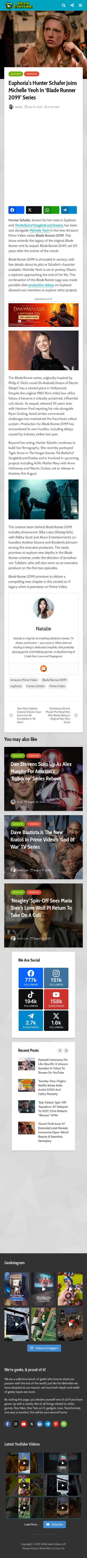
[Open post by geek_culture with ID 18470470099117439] (70, 1324)
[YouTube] (23, 1424)
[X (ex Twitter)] (32, 1424)
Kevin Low (22, 870)
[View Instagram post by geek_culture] (26, 1303)
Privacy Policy (30, 1548)
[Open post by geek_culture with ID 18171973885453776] (70, 1289)
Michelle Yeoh (39, 230)
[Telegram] (48, 1424)
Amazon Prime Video (24, 680)
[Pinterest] (56, 1424)
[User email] (43, 668)
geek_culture (16, 1275)
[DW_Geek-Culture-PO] (43, 315)
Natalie (18, 106)
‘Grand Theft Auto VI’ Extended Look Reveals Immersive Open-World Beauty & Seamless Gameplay (53, 1132)
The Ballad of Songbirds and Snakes (39, 225)
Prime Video (57, 686)
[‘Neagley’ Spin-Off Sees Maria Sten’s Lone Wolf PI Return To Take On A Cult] (43, 915)
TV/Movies (31, 74)
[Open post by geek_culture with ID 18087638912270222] (43, 1289)
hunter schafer (36, 686)
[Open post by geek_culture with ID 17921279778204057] (16, 1324)
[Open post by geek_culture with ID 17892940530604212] (43, 1324)
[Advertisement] (43, 157)
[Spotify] (64, 1424)
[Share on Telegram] (69, 210)
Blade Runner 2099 (54, 680)
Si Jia (19, 801)
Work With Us (47, 1548)
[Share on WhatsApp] (51, 210)
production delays (41, 285)
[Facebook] (7, 1424)
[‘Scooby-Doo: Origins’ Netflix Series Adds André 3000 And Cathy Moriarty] (26, 1085)
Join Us (60, 1548)
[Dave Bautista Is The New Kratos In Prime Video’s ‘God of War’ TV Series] (43, 847)
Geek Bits (16, 74)
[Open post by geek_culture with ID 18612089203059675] (16, 1289)
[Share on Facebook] (16, 210)
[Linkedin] (40, 1424)
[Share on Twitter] (34, 210)
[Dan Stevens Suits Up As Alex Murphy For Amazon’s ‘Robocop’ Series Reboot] (43, 779)
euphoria (16, 686)
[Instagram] (15, 1424)
